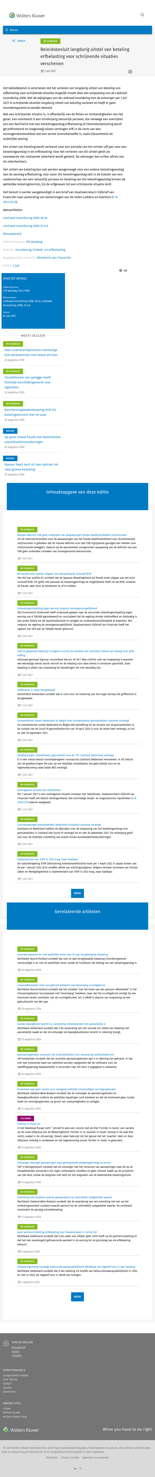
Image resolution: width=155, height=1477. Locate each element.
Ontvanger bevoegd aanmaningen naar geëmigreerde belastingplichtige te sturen (64, 1162)
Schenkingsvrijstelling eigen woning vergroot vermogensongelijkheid (57, 608)
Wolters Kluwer (11, 1412)
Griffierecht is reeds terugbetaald (36, 690)
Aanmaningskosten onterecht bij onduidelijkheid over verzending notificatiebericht (65, 1054)
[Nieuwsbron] (12, 234)
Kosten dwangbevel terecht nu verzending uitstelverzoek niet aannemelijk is (61, 1024)
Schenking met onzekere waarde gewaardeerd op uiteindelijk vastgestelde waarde (64, 1197)
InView (7, 1408)
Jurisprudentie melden (16, 1375)
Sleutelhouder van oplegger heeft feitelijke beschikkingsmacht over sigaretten (28, 382)
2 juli (16, 265)
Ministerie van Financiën (54, 257)
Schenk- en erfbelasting (49, 249)
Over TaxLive (10, 1379)
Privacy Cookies (70, 1457)
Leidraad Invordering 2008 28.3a (25, 218)
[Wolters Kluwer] (27, 15)
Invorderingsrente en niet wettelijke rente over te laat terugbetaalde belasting (62, 954)
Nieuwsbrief (18, 1347)
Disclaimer (52, 1457)
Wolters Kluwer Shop (15, 1416)
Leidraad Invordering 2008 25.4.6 (25, 226)
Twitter (16, 1351)
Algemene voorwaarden (95, 1457)
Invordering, (24, 249)
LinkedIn (17, 1355)
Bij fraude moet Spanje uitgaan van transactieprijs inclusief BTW (54, 573)
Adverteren (9, 1391)
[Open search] (142, 15)
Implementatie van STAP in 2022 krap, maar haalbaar (47, 859)
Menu (14, 30)
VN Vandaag (34, 242)
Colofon (7, 1387)
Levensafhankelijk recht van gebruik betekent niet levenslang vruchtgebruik (61, 985)
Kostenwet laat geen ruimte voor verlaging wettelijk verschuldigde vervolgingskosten (66, 1089)
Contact (7, 1383)
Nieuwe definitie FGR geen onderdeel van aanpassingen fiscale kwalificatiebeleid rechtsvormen (72, 535)
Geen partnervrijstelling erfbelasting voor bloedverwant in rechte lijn (57, 1232)
